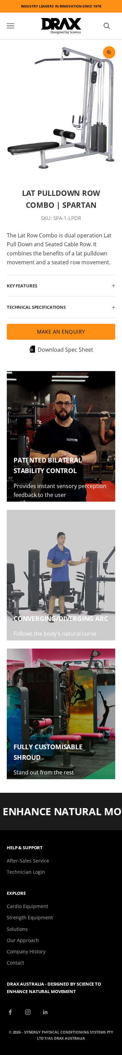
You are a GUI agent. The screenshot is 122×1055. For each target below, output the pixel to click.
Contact (15, 962)
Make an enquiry (61, 331)
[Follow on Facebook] (10, 1012)
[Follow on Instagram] (27, 1012)
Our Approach (23, 940)
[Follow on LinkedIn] (45, 1012)
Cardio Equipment (27, 906)
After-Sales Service (28, 860)
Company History (26, 951)
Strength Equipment (30, 917)
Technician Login (26, 872)
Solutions (17, 929)
